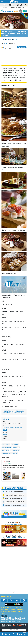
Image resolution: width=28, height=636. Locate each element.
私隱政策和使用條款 (18, 625)
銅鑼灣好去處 (4, 609)
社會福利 (3, 613)
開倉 (11, 607)
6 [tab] (18, 9)
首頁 (3, 39)
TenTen (6, 44)
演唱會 (4, 5)
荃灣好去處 (20, 609)
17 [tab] (16, 12)
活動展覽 (3, 607)
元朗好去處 (12, 609)
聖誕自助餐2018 (15, 450)
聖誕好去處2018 (7, 453)
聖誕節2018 (17, 447)
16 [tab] (15, 12)
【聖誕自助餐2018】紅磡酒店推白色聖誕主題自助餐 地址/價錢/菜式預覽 (13, 412)
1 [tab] (10, 9)
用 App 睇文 (22, 47)
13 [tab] (10, 12)
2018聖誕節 (6, 450)
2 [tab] (12, 9)
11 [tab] (16, 11)
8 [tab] (12, 11)
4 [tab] (15, 9)
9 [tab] (13, 11)
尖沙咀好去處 (6, 444)
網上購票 (5, 434)
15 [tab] (13, 12)
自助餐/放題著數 (7, 447)
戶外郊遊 (19, 611)
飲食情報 (8, 39)
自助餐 (15, 39)
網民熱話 (3, 618)
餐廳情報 (14, 611)
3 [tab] (13, 9)
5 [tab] (16, 9)
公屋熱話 (13, 7)
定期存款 (24, 7)
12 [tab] (18, 11)
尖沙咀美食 (15, 444)
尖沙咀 (4, 430)
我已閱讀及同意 (14, 630)
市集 (8, 607)
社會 (9, 611)
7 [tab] (10, 11)
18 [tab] (18, 12)
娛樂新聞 (18, 7)
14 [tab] (12, 12)
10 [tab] (15, 11)
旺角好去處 (4, 611)
